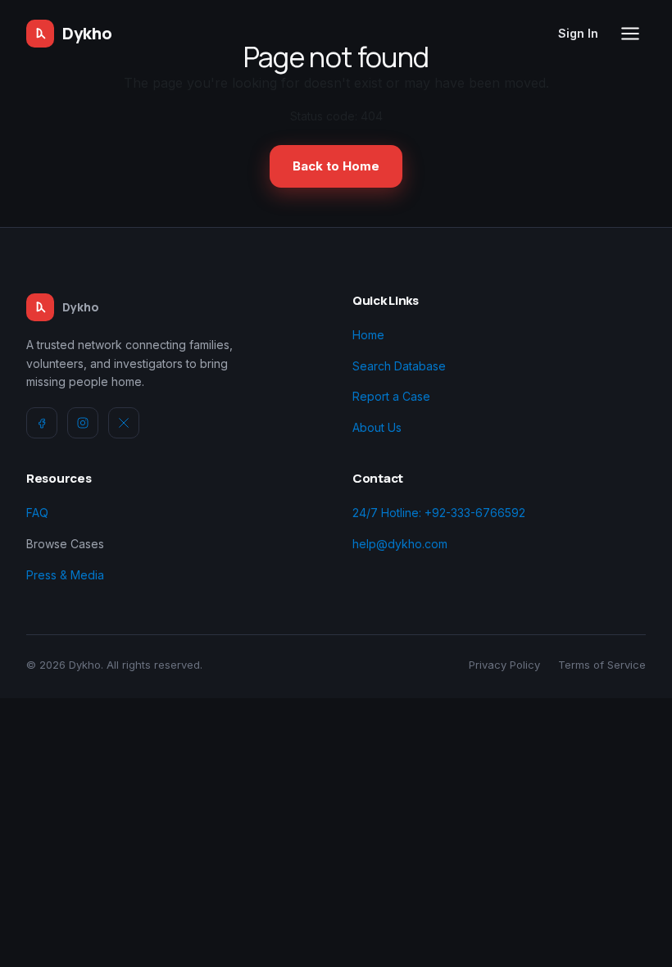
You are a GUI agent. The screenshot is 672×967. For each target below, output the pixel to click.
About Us (377, 427)
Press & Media (65, 575)
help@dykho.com (399, 544)
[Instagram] (82, 422)
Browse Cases (65, 544)
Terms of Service (602, 664)
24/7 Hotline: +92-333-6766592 (438, 513)
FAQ (37, 513)
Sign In (578, 33)
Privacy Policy (504, 664)
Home (368, 335)
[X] (123, 422)
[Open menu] (630, 33)
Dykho (87, 33)
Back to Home (336, 166)
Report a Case (391, 396)
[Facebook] (41, 422)
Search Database (399, 366)
